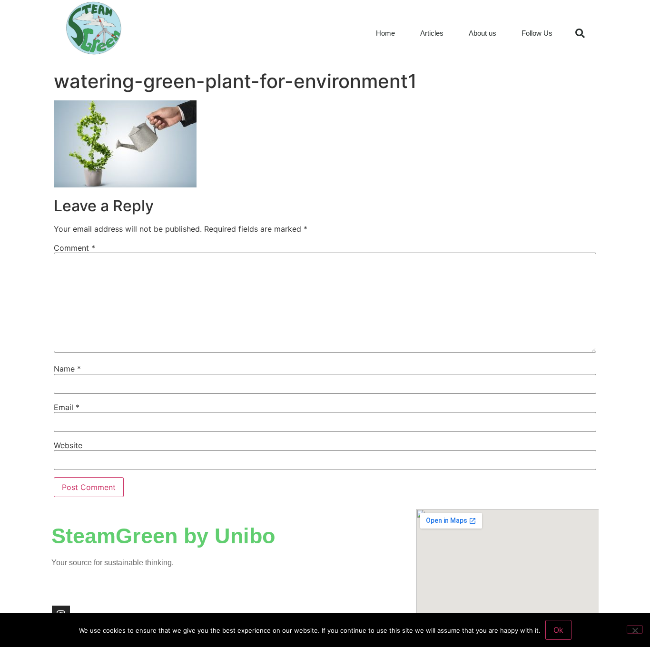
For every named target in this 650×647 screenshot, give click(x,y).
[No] (635, 629)
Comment (74, 248)
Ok (558, 630)
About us (482, 33)
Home (385, 33)
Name (67, 369)
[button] (580, 33)
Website (68, 445)
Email (66, 407)
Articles (431, 33)
